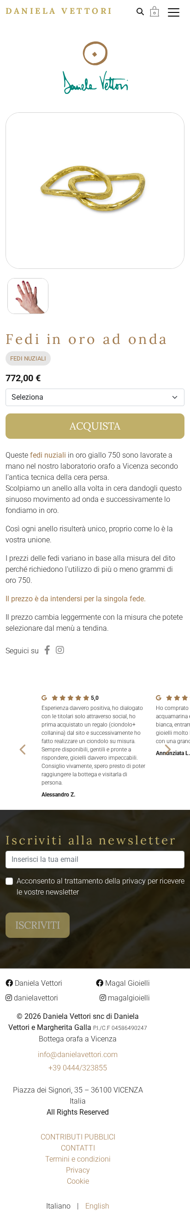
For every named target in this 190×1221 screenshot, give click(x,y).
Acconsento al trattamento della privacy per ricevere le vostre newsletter (100, 886)
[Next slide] (166, 749)
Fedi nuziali (28, 358)
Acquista (95, 425)
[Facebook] (47, 650)
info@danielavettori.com (78, 1054)
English (97, 1206)
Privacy (78, 1170)
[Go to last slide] (23, 749)
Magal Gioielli (126, 983)
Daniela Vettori (59, 11)
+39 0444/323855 (77, 1068)
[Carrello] (154, 10)
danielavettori (35, 998)
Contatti (78, 1148)
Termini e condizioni (78, 1159)
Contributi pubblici (78, 1137)
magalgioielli (128, 998)
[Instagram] (60, 650)
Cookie (78, 1181)
